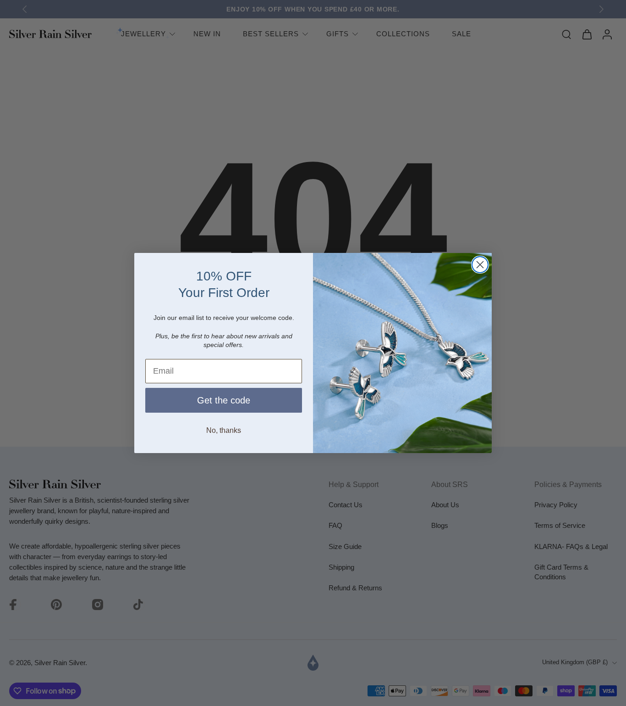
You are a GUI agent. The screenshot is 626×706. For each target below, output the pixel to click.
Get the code (223, 400)
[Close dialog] (480, 265)
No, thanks (223, 430)
